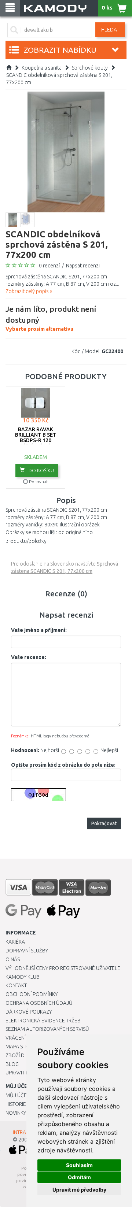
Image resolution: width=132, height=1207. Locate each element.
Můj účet (17, 1095)
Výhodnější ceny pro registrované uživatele (63, 968)
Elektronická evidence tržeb (43, 1020)
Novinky (16, 1113)
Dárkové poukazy (29, 1012)
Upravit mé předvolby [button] (79, 1189)
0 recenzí (49, 266)
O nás (13, 959)
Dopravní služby (27, 951)
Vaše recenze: (28, 657)
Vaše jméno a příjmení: (39, 630)
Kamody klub (23, 977)
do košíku (40, 470)
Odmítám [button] (79, 1177)
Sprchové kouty (90, 68)
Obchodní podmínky (32, 994)
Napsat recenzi (83, 266)
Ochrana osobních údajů (39, 1003)
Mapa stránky (23, 1046)
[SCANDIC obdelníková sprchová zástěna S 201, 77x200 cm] (66, 152)
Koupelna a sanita (42, 68)
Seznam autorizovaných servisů (47, 1029)
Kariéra (15, 942)
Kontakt (16, 985)
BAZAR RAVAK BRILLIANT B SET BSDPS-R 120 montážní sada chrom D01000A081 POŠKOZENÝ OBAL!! (36, 443)
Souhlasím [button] (79, 1165)
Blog (12, 1064)
